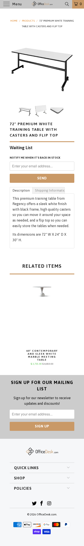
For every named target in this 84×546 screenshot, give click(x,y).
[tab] (21, 190)
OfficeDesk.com (46, 514)
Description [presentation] (21, 190)
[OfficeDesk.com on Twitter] (34, 504)
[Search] (66, 4)
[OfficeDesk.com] (42, 4)
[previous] (13, 65)
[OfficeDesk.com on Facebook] (42, 504)
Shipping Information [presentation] (50, 190)
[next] (70, 65)
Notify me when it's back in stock (35, 157)
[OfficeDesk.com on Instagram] (49, 504)
